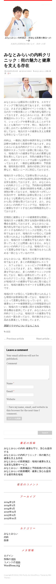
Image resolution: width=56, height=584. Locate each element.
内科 (47, 71)
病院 (8, 331)
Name (10, 383)
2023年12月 (10, 512)
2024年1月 (9, 508)
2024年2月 (9, 505)
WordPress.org (12, 565)
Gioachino (26, 71)
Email (10, 391)
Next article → (44, 338)
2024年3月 (9, 502)
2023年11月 (10, 515)
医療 (6, 540)
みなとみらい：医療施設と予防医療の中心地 (27, 468)
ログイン (8, 556)
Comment (12, 363)
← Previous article (14, 338)
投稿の (10, 559)
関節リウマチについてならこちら (21, 326)
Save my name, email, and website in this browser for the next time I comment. (27, 410)
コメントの (12, 562)
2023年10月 (10, 518)
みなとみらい (40, 71)
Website (11, 399)
